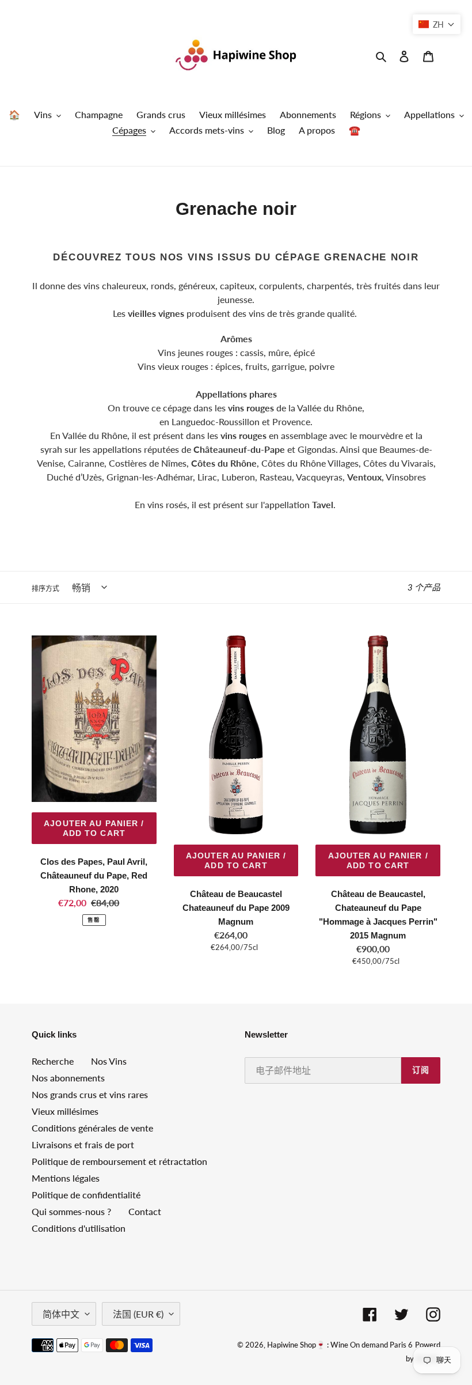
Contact (144, 1211)
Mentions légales (66, 1177)
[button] (436, 24)
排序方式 (45, 588)
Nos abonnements (68, 1077)
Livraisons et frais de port (83, 1144)
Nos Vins (109, 1060)
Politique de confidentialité (86, 1194)
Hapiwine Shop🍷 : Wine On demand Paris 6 (340, 1344)
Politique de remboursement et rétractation (119, 1161)
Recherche (53, 1060)
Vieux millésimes (65, 1111)
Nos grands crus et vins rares (90, 1094)
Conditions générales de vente (92, 1127)
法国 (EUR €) (138, 1313)
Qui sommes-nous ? (71, 1211)
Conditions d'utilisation (78, 1228)
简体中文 (61, 1313)
